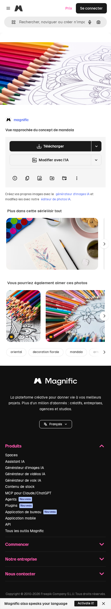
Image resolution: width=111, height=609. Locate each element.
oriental (16, 352)
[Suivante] (104, 244)
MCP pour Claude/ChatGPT (28, 493)
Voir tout (54, 211)
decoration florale (46, 352)
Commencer (17, 544)
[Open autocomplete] (11, 22)
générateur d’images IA (73, 194)
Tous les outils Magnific (24, 531)
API (8, 524)
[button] (55, 424)
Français (55, 424)
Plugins (18, 505)
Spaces (11, 455)
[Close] (103, 603)
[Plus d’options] (77, 178)
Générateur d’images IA (24, 467)
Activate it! (86, 603)
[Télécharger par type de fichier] (96, 146)
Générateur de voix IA (23, 480)
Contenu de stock (20, 486)
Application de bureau (30, 512)
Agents (18, 499)
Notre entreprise (21, 559)
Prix (68, 8)
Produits (13, 446)
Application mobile (20, 518)
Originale (34, 44)
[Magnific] (55, 382)
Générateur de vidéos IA (25, 474)
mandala (76, 352)
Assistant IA (15, 461)
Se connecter (91, 8)
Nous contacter (20, 573)
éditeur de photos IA (55, 199)
